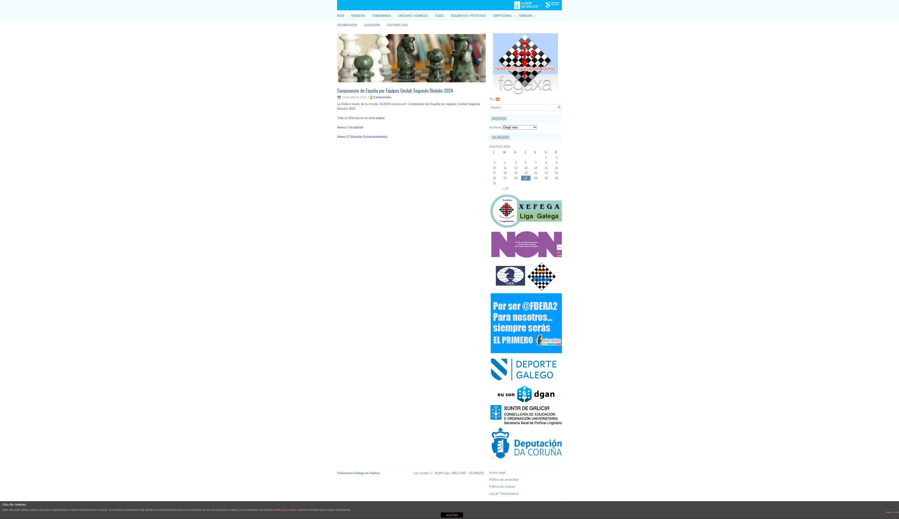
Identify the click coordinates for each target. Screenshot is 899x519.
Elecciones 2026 (397, 25)
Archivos (495, 127)
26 (515, 178)
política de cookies (285, 510)
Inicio (340, 16)
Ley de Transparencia (504, 493)
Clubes (439, 16)
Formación (527, 15)
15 (546, 168)
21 (535, 173)
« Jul (505, 188)
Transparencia (381, 16)
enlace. (380, 118)
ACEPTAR (452, 515)
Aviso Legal (497, 472)
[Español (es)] (498, 99)
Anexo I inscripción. (350, 127)
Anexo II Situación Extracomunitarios (362, 136)
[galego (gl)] (491, 99)
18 (505, 173)
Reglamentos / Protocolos (468, 16)
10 (494, 168)
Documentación (347, 25)
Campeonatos (382, 97)
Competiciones (504, 15)
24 (494, 178)
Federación (358, 16)
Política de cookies (502, 486)
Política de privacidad (504, 479)
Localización (372, 25)
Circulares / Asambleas (413, 16)
